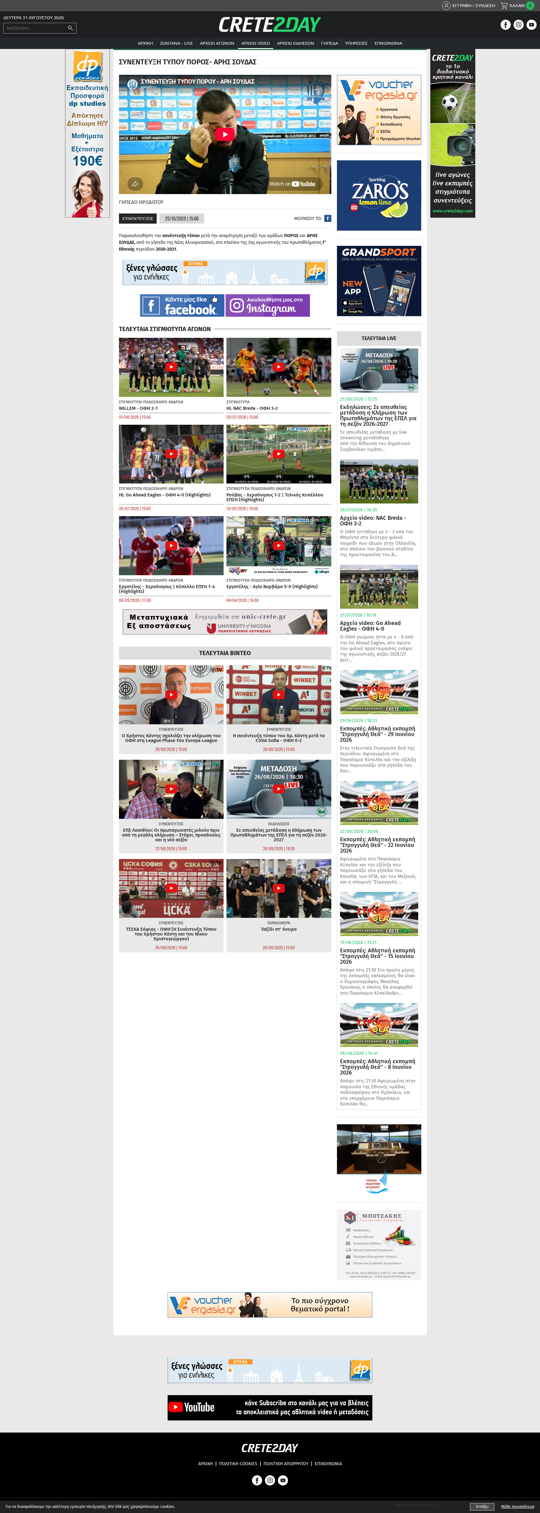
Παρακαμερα (278, 923)
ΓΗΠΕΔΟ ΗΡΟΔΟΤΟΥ (141, 202)
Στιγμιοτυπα (130, 402)
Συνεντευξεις (137, 218)
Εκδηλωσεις (278, 824)
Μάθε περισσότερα (517, 1506)
